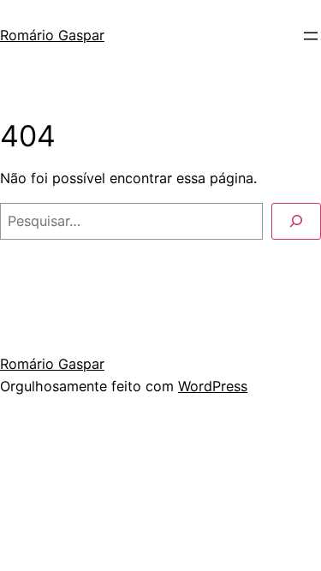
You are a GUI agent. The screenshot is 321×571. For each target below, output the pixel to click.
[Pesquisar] (296, 222)
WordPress (212, 386)
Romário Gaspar (52, 35)
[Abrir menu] (310, 36)
